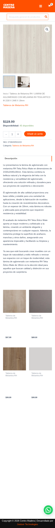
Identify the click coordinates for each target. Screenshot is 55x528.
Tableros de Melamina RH (21, 94)
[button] (47, 29)
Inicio (5, 94)
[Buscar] (46, 17)
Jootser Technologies (27, 524)
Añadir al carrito (35, 134)
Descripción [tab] (11, 158)
